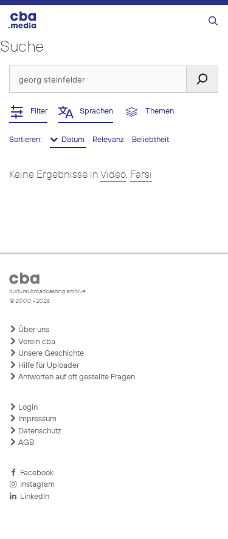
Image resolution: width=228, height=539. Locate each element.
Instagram (35, 485)
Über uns (32, 330)
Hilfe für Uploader (47, 366)
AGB (25, 443)
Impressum (36, 419)
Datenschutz (38, 431)
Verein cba (35, 342)
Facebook (35, 473)
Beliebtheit (150, 140)
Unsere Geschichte (50, 354)
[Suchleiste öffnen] (213, 21)
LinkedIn (32, 497)
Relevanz (109, 140)
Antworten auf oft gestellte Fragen (75, 377)
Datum (72, 140)
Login (27, 408)
